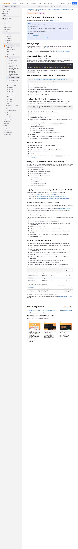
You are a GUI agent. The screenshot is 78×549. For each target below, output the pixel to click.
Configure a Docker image (10, 119)
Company (50, 3)
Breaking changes (7, 25)
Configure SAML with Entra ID (14, 78)
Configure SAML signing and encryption (13, 66)
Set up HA (7, 112)
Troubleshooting (12, 82)
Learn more (40, 1)
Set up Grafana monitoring (10, 110)
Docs (45, 3)
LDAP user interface (11, 53)
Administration (7, 121)
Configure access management (53, 9)
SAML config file (12, 58)
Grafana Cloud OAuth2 (12, 93)
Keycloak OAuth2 (10, 94)
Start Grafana (8, 38)
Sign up (74, 3)
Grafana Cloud (14, 3)
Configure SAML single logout (13, 75)
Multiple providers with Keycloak (12, 97)
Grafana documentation (38, 9)
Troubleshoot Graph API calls (65, 296)
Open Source (33, 3)
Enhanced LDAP (10, 54)
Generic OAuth (10, 83)
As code (5, 128)
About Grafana (7, 29)
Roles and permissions (52, 47)
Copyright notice (7, 134)
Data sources (6, 123)
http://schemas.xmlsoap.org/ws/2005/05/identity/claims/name (51, 196)
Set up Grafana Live (9, 117)
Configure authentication (65, 9)
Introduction (6, 31)
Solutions (22, 3)
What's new (6, 23)
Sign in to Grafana (8, 40)
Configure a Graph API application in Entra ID (40, 37)
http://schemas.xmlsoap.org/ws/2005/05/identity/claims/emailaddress (53, 198)
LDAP (8, 51)
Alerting (5, 125)
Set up (45, 9)
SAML (72, 9)
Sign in (69, 3)
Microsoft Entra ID (54, 20)
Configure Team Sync (10, 108)
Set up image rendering (9, 116)
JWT (8, 103)
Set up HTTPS (8, 114)
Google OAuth (10, 91)
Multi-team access (10, 107)
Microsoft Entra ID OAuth (12, 85)
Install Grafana (8, 34)
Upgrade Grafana (7, 27)
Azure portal (38, 85)
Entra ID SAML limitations (36, 35)
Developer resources (8, 132)
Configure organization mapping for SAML (13, 72)
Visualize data (6, 127)
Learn (40, 3)
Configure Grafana (8, 36)
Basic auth (9, 47)
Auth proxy (9, 101)
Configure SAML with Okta (14, 80)
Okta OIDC (9, 99)
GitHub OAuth (10, 87)
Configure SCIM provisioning (12, 105)
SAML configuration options (13, 63)
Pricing (28, 3)
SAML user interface (13, 60)
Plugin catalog (5, 11)
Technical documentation (7, 9)
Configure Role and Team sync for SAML (14, 69)
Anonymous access (11, 49)
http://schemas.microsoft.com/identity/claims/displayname (51, 194)
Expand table (68, 270)
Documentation (30, 9)
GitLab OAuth (10, 89)
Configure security (8, 42)
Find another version (6, 19)
